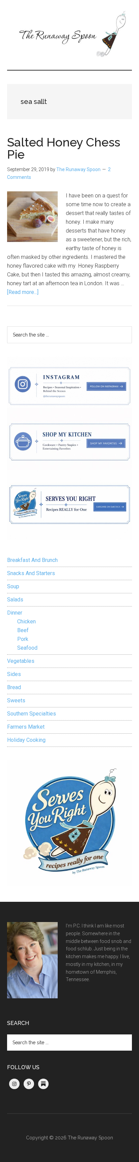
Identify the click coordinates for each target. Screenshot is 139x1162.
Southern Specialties (31, 713)
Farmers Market (26, 727)
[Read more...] (22, 292)
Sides (14, 674)
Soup (13, 586)
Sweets (16, 700)
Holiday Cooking (26, 740)
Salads (15, 599)
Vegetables (20, 661)
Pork (22, 639)
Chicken (26, 621)
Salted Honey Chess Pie (63, 148)
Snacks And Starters (31, 573)
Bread (14, 687)
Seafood (27, 648)
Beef (23, 630)
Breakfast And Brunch (32, 560)
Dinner (14, 613)
